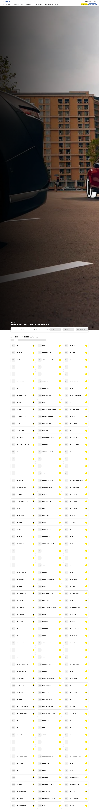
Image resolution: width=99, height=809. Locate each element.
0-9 (44, 340)
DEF (16, 340)
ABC (12, 340)
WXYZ (40, 340)
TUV (36, 340)
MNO (28, 340)
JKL (23, 340)
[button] (21, 329)
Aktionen (56, 4)
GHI (20, 340)
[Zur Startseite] (6, 1)
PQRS (32, 340)
